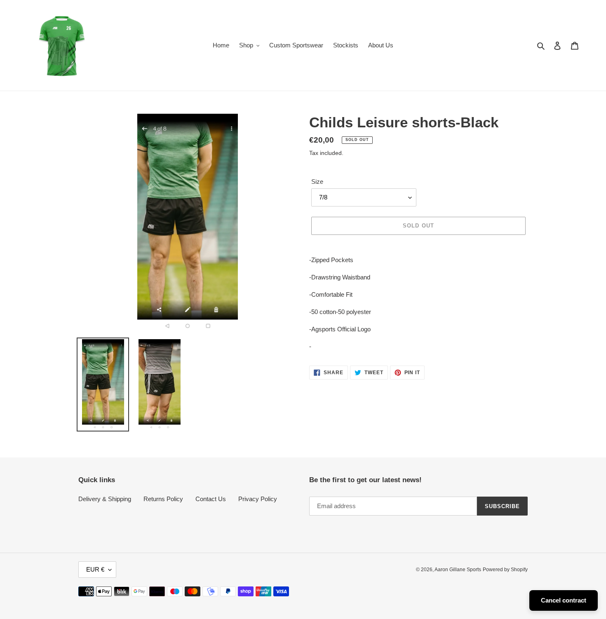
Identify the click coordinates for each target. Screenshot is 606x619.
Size (317, 181)
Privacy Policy (257, 498)
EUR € (95, 569)
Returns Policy (163, 498)
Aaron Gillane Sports (458, 569)
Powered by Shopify (505, 569)
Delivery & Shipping (104, 498)
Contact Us (210, 498)
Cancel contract (563, 600)
